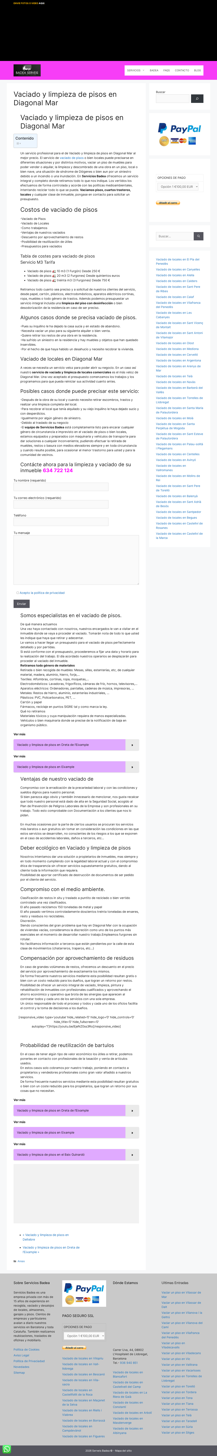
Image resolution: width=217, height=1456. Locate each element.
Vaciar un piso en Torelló (178, 1386)
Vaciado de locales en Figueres (83, 1436)
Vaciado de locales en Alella (175, 275)
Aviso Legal (21, 1355)
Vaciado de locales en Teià (174, 376)
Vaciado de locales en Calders (176, 281)
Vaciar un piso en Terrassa (180, 1409)
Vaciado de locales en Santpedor (178, 512)
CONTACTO (182, 70)
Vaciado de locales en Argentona (178, 360)
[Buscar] (197, 98)
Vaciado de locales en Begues (176, 517)
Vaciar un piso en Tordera (179, 1392)
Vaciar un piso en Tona (177, 1398)
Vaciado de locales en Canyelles (178, 269)
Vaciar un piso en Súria (177, 1426)
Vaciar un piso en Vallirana (180, 1364)
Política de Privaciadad (29, 1361)
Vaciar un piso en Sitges (178, 1432)
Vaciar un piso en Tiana (177, 1403)
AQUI (41, 3)
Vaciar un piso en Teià (177, 1415)
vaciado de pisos (72, 158)
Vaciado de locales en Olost (175, 343)
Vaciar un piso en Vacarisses (181, 1370)
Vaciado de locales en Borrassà (83, 1420)
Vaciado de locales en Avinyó (176, 460)
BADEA (154, 70)
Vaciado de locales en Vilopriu (82, 1358)
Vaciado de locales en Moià (174, 418)
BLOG (197, 70)
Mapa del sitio (123, 1450)
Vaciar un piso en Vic (176, 1359)
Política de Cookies (27, 1349)
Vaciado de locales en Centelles (178, 454)
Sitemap (19, 1372)
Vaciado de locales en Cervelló (177, 354)
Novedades (21, 1367)
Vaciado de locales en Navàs (175, 382)
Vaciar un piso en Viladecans (181, 1353)
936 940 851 (129, 1362)
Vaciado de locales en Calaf (175, 297)
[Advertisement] (108, 34)
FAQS (166, 70)
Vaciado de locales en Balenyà (177, 496)
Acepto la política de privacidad (42, 593)
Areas (21, 1261)
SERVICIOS (134, 70)
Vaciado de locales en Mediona (177, 349)
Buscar (160, 92)
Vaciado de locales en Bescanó (83, 1374)
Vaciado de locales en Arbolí (132, 1412)
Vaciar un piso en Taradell (179, 1421)
